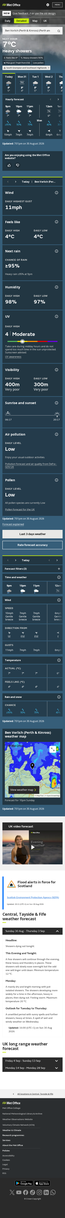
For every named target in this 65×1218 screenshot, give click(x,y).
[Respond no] (18, 165)
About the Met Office (12, 1145)
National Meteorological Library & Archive (22, 1113)
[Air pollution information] (56, 434)
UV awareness (13, 356)
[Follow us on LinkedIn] (46, 1192)
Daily (7, 20)
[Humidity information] (56, 287)
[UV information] (56, 316)
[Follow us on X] (12, 1192)
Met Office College (11, 1108)
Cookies (6, 1160)
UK (45, 20)
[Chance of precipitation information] (56, 251)
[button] (32, 766)
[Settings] (47, 4)
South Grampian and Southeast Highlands (26, 68)
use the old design (45, 13)
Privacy (5, 1169)
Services (6, 1140)
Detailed (21, 20)
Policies (6, 1150)
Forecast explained (13, 524)
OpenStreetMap (53, 796)
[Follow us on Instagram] (39, 1192)
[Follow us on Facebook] (25, 1192)
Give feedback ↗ (22, 13)
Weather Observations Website (17, 1119)
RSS (4, 1173)
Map (34, 20)
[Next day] (16, 182)
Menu (57, 5)
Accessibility (8, 1155)
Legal (5, 1164)
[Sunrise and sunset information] (56, 403)
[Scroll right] (58, 99)
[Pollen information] (56, 480)
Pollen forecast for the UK (20, 509)
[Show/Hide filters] (59, 569)
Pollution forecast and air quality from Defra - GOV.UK (31, 465)
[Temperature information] (58, 660)
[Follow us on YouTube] (18, 1192)
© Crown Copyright (32, 1199)
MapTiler (40, 796)
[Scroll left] (50, 99)
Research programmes (13, 1135)
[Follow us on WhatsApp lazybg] (53, 1192)
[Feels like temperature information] (56, 221)
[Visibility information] (56, 369)
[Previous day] (8, 182)
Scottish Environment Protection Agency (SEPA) (33, 897)
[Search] (57, 30)
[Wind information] (58, 600)
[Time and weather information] (58, 577)
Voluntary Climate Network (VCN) (18, 1125)
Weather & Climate (11, 1130)
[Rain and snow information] (58, 697)
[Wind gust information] (56, 192)
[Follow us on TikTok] (32, 1192)
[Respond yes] (9, 165)
